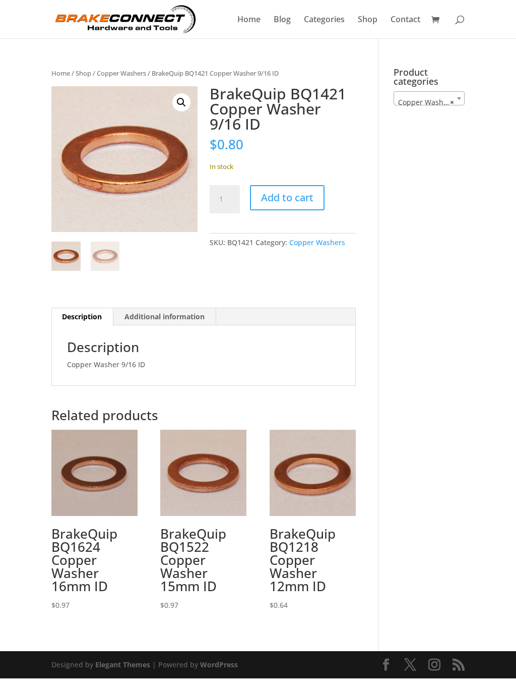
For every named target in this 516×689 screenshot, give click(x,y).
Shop (367, 20)
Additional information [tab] (164, 316)
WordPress (219, 664)
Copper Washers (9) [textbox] (431, 102)
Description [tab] (82, 316)
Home (249, 20)
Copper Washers (121, 73)
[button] (181, 102)
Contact (405, 20)
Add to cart (287, 197)
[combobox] (429, 98)
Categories (324, 20)
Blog (282, 20)
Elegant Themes (122, 664)
